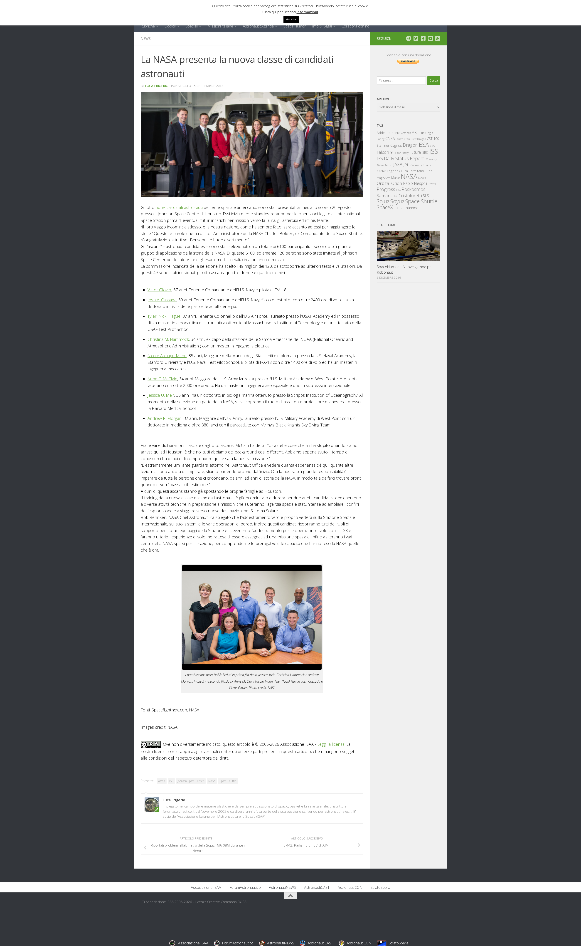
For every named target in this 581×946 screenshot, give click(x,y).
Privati (432, 184)
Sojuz (383, 201)
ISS (171, 781)
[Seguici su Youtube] (430, 38)
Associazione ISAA (206, 887)
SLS (426, 195)
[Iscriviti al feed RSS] (437, 38)
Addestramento (388, 133)
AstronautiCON (350, 887)
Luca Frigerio (156, 86)
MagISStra (383, 178)
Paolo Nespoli (415, 183)
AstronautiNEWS (282, 887)
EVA (432, 146)
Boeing (380, 139)
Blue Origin (426, 133)
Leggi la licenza (331, 744)
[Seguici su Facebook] (423, 38)
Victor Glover (159, 289)
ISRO (425, 152)
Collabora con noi (356, 26)
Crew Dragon (418, 139)
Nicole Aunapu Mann (167, 355)
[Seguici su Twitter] (416, 38)
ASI (415, 132)
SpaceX (385, 207)
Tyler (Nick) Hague (164, 316)
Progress (386, 189)
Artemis (406, 133)
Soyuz (397, 201)
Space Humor (294, 26)
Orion (396, 183)
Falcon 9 (385, 152)
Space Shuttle (227, 781)
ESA (424, 144)
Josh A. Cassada (162, 299)
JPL (406, 164)
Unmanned (409, 207)
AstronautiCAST (317, 887)
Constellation (403, 139)
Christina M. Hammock (168, 339)
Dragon (410, 145)
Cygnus (396, 145)
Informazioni (307, 12)
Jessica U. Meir (161, 395)
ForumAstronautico (245, 887)
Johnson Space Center (190, 781)
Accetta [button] (291, 19)
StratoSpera (380, 887)
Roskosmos (413, 189)
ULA (396, 208)
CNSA (390, 138)
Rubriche (147, 26)
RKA (398, 190)
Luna (428, 170)
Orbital (383, 183)
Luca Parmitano (412, 171)
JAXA (397, 164)
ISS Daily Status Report (400, 158)
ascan (161, 781)
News (146, 38)
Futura (415, 152)
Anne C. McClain (162, 378)
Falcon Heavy (401, 152)
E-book (170, 26)
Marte (395, 178)
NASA (211, 781)
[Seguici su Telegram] (408, 38)
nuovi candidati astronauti (179, 207)
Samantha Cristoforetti (399, 195)
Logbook (393, 170)
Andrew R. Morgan (165, 418)
